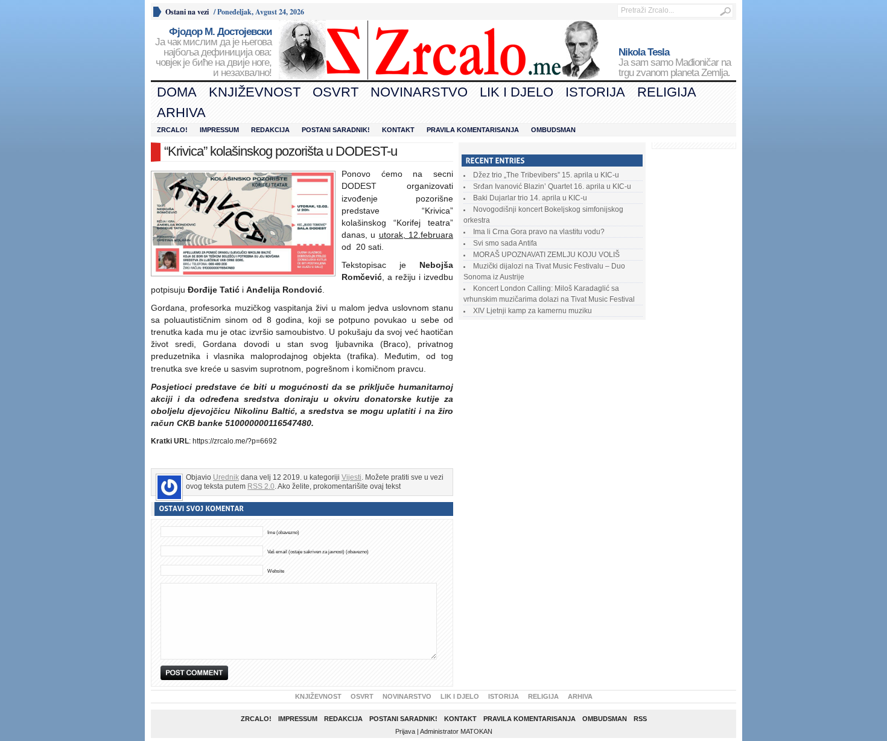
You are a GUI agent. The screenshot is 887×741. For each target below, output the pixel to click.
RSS (640, 718)
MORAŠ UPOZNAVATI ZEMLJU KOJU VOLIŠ (546, 254)
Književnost (254, 92)
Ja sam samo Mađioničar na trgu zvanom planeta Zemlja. (674, 62)
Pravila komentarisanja (473, 129)
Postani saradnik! (336, 129)
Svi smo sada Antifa (505, 243)
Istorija (595, 92)
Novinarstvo (419, 92)
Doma (177, 92)
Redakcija (270, 129)
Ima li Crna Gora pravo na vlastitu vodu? (539, 231)
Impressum (219, 129)
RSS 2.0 (261, 486)
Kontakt (398, 129)
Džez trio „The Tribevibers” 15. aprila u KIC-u (546, 175)
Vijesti (351, 477)
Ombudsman (553, 129)
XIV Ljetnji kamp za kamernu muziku (532, 310)
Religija (666, 92)
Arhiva (181, 112)
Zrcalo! (172, 129)
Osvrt (335, 92)
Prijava (405, 731)
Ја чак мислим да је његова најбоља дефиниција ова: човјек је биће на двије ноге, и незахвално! (213, 52)
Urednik (226, 477)
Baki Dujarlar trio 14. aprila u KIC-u (530, 198)
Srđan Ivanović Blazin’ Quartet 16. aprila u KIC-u (552, 186)
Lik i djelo (516, 92)
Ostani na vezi (187, 12)
